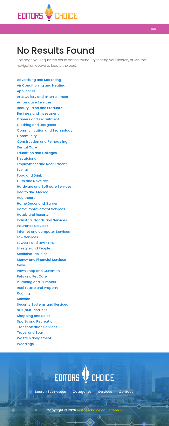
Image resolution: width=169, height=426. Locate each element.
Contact (126, 392)
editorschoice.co (91, 410)
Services (105, 392)
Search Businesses (50, 392)
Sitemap (115, 410)
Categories (82, 392)
